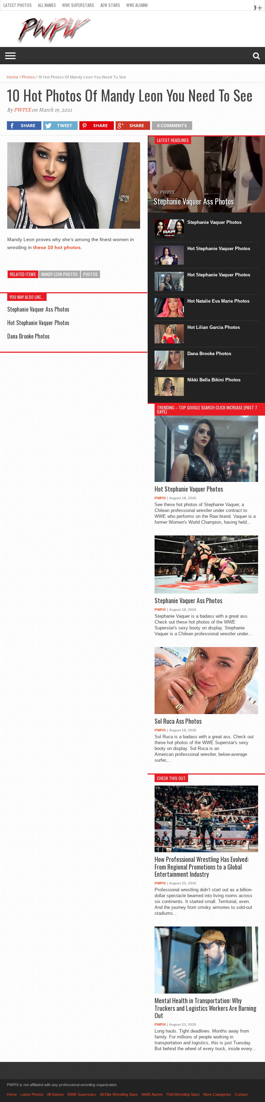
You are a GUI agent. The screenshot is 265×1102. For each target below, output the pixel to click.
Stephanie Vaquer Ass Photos (38, 309)
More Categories (217, 1094)
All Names (47, 5)
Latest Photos (17, 5)
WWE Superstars (78, 5)
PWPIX (22, 110)
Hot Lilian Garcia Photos (213, 327)
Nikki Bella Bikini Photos (214, 379)
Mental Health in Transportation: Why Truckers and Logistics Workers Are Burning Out (205, 1008)
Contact (241, 1094)
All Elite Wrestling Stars (119, 1094)
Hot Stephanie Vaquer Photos (38, 323)
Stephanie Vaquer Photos (214, 222)
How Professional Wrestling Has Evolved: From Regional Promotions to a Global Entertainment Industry (201, 867)
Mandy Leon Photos (59, 274)
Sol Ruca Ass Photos (178, 721)
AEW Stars (110, 5)
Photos (28, 76)
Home (12, 76)
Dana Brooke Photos (28, 336)
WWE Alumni (137, 5)
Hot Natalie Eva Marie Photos (218, 301)
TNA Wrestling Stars (183, 1094)
